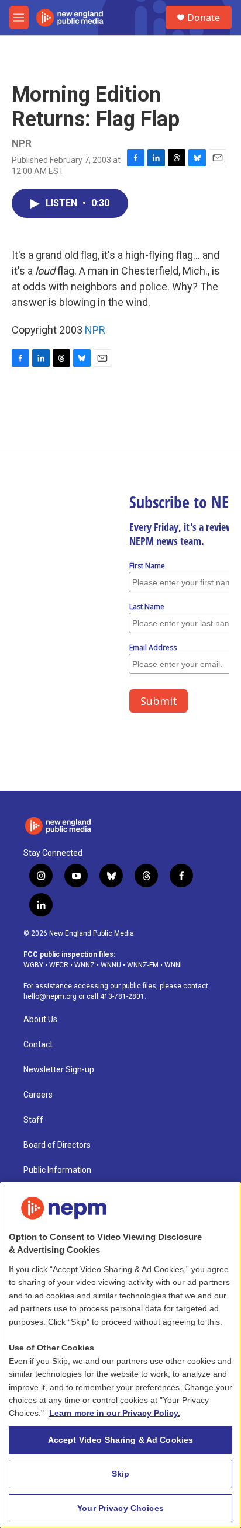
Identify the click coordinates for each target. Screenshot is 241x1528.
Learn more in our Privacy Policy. (114, 1413)
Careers (38, 1095)
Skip (121, 1473)
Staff (33, 1120)
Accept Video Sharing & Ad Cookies (121, 1439)
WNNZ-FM (143, 965)
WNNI (173, 965)
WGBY (33, 965)
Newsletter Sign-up (58, 1069)
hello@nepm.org (50, 996)
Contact (38, 1044)
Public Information (57, 1170)
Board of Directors (57, 1145)
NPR (95, 330)
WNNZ (84, 965)
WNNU (111, 965)
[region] (120, 1355)
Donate (203, 17)
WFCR (58, 965)
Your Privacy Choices (120, 1508)
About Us (40, 1019)
